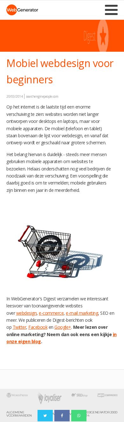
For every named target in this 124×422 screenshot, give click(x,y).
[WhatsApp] (78, 415)
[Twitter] (45, 415)
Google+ (62, 327)
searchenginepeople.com (42, 96)
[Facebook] (62, 415)
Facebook (37, 327)
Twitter (19, 327)
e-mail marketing (82, 313)
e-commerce (51, 313)
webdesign (26, 313)
